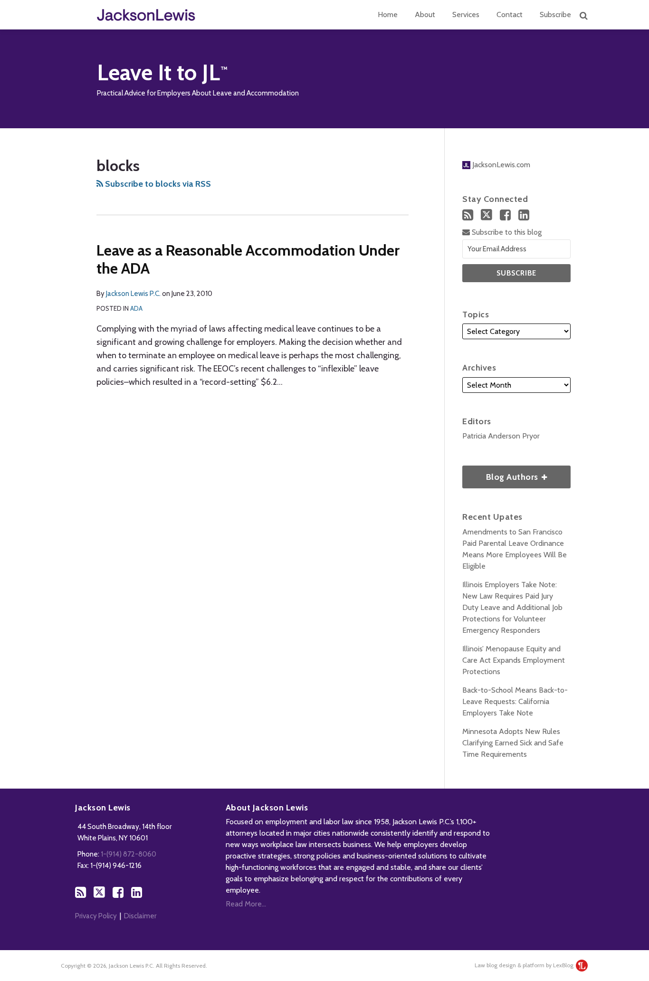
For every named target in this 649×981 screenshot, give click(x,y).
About (425, 14)
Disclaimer (140, 916)
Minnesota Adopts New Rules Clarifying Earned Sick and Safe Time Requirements (512, 743)
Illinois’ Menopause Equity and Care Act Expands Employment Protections (513, 660)
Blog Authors (501, 474)
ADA (136, 308)
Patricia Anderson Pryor (501, 435)
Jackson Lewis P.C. (133, 293)
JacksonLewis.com (500, 164)
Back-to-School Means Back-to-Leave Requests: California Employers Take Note (515, 701)
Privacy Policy (96, 916)
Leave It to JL (158, 72)
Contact (509, 14)
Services (465, 14)
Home (388, 14)
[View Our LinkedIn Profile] (523, 215)
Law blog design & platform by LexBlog (525, 965)
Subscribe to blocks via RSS (157, 184)
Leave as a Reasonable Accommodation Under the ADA (248, 259)
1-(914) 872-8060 (128, 854)
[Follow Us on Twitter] (486, 214)
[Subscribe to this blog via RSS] (467, 215)
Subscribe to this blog (506, 232)
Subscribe (555, 14)
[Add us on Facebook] (505, 215)
